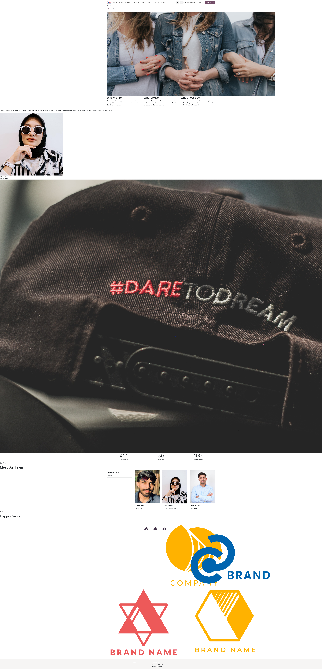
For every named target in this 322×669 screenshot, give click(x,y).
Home (110, 9)
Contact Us (210, 2)
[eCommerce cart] (177, 2)
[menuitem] (115, 2)
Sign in (201, 2)
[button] (182, 2)
